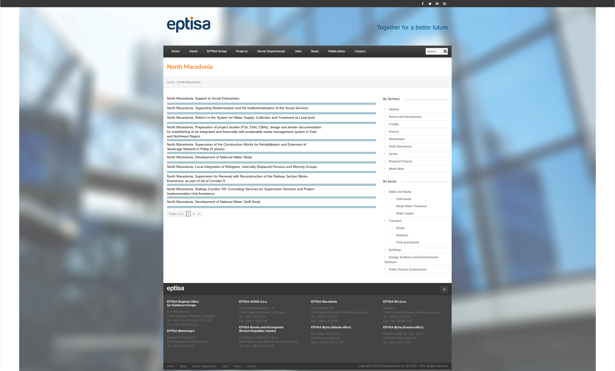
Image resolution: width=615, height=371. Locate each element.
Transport (395, 221)
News (315, 51)
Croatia (394, 124)
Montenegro (397, 139)
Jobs (298, 51)
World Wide (396, 169)
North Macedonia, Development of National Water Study (209, 157)
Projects (242, 51)
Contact (360, 51)
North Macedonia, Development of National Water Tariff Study (213, 202)
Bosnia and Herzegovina (405, 116)
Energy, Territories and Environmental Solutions (411, 260)
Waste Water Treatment (411, 206)
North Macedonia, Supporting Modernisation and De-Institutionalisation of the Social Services (237, 108)
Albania (394, 109)
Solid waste (403, 199)
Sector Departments (271, 51)
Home (176, 51)
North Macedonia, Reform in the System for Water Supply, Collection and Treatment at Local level (241, 117)
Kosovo (394, 131)
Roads (400, 228)
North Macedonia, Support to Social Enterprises (203, 98)
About (193, 51)
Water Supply (405, 213)
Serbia (393, 154)
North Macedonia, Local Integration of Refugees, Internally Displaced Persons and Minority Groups (242, 167)
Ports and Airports (407, 242)
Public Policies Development (407, 269)
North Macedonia (400, 146)
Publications (336, 51)
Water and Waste (400, 192)
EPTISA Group (217, 51)
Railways (402, 235)
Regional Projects (400, 161)
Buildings (395, 250)
